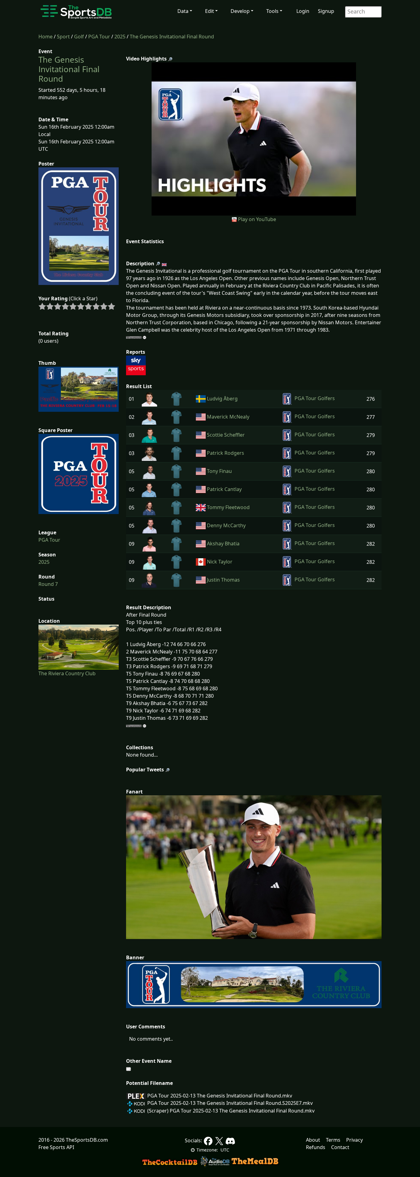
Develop (240, 11)
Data (182, 11)
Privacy (354, 1139)
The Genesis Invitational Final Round (172, 36)
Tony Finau (219, 471)
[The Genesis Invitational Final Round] (254, 138)
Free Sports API (56, 1147)
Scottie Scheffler (226, 434)
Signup (326, 11)
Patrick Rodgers (225, 453)
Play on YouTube (257, 219)
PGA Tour (99, 36)
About (313, 1139)
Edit (209, 11)
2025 (119, 36)
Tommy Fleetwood (228, 507)
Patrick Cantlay (224, 489)
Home (45, 36)
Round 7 (48, 584)
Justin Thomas (223, 579)
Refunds (315, 1147)
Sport (63, 36)
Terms (333, 1139)
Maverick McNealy (228, 416)
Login (302, 11)
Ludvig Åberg (222, 398)
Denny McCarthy (226, 525)
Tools (272, 11)
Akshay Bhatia (223, 543)
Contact (340, 1147)
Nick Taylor (219, 561)
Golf (79, 36)
